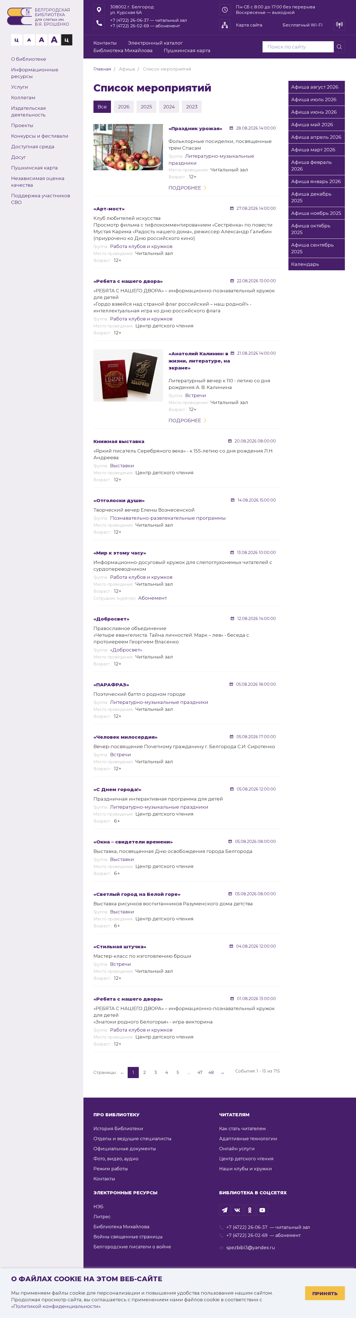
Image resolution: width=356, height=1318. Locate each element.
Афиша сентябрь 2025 (312, 248)
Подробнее (185, 188)
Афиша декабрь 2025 (311, 197)
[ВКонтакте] (237, 1210)
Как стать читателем (242, 1128)
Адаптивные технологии (248, 1138)
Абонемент (152, 598)
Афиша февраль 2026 (311, 165)
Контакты (105, 43)
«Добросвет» (126, 650)
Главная (102, 69)
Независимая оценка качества (38, 182)
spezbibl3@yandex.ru (250, 1247)
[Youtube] (262, 1210)
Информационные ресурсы (34, 73)
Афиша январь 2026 (316, 181)
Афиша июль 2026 (314, 99)
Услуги (19, 87)
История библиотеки (118, 1128)
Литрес (102, 1216)
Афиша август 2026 (314, 87)
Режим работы (110, 1168)
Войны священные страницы (128, 1236)
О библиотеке (28, 59)
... (189, 1072)
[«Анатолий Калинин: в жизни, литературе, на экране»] (128, 375)
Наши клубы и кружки (245, 1168)
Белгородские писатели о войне (132, 1246)
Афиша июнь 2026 (314, 112)
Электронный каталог (155, 43)
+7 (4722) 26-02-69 (247, 1235)
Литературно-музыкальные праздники (159, 702)
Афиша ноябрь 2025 (316, 213)
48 (211, 1072)
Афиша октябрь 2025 (310, 229)
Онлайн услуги (237, 1148)
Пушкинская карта (34, 168)
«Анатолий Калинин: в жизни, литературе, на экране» (199, 361)
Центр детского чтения (246, 1158)
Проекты (22, 125)
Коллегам (23, 97)
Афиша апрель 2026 (316, 137)
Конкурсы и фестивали (39, 136)
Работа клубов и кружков (141, 246)
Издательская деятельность (28, 111)
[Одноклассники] (249, 1210)
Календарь (305, 264)
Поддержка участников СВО (40, 199)
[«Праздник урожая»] (128, 147)
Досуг (18, 157)
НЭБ (98, 1206)
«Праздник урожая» (195, 128)
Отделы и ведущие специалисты (132, 1138)
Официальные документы (124, 1148)
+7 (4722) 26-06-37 (247, 1227)
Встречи (195, 395)
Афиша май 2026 (312, 124)
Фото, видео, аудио (116, 1158)
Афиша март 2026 (313, 149)
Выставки (122, 465)
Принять (325, 1293)
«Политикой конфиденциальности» (56, 1306)
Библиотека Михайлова (123, 50)
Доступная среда (33, 146)
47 (199, 1072)
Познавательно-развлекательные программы (168, 518)
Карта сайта (249, 25)
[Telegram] (224, 1210)
